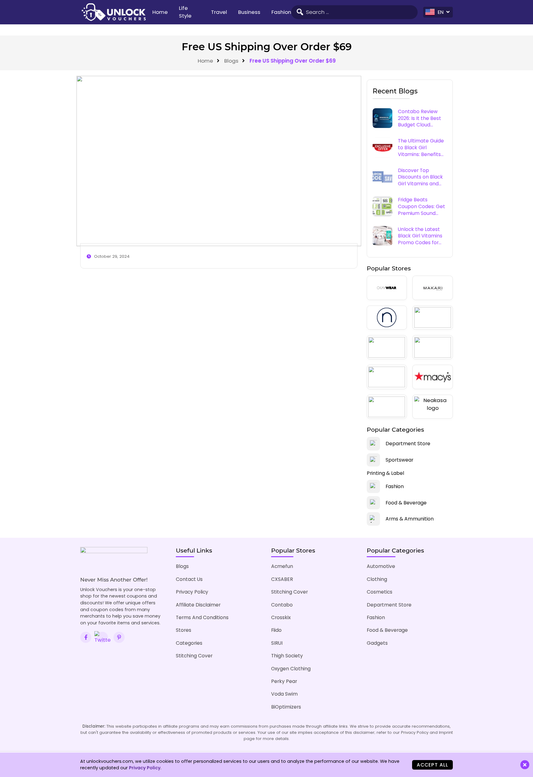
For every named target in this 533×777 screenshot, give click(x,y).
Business (249, 12)
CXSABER (282, 579)
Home (160, 12)
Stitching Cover (194, 655)
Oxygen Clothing (291, 668)
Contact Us (189, 579)
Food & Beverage (387, 630)
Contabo (282, 605)
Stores (183, 630)
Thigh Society (287, 655)
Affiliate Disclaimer (198, 605)
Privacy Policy (192, 592)
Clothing (377, 579)
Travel (219, 12)
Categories (189, 643)
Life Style (185, 11)
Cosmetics (379, 592)
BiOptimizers (286, 707)
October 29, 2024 (112, 256)
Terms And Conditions (202, 617)
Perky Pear (284, 681)
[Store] (387, 288)
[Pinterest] (119, 637)
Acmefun (282, 566)
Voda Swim (284, 694)
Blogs (231, 60)
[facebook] (85, 637)
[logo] (113, 12)
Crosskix (281, 617)
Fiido (276, 630)
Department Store (389, 605)
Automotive (381, 566)
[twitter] (102, 637)
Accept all (432, 765)
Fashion (281, 12)
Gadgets (377, 643)
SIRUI (277, 643)
